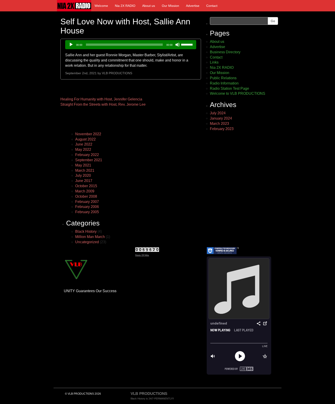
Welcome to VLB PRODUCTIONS (237, 93)
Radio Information (224, 83)
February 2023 (222, 129)
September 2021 (88, 160)
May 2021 (83, 165)
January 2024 (221, 118)
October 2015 (86, 186)
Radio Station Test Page (229, 88)
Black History (86, 231)
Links (214, 62)
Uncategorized (87, 242)
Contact (211, 6)
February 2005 (87, 212)
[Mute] (177, 44)
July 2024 (218, 113)
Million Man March (90, 237)
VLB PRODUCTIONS (117, 73)
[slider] (187, 44)
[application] (130, 44)
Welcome (101, 6)
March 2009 (84, 191)
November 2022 (88, 134)
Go (273, 21)
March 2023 (219, 123)
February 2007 (87, 202)
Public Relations (223, 78)
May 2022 (83, 149)
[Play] (71, 44)
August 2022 (85, 139)
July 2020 (83, 175)
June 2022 (83, 144)
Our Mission (170, 6)
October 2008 (86, 196)
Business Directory (225, 52)
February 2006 (87, 207)
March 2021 (84, 170)
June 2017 (83, 181)
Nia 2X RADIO (125, 6)
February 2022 (87, 155)
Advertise (192, 6)
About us (148, 6)
